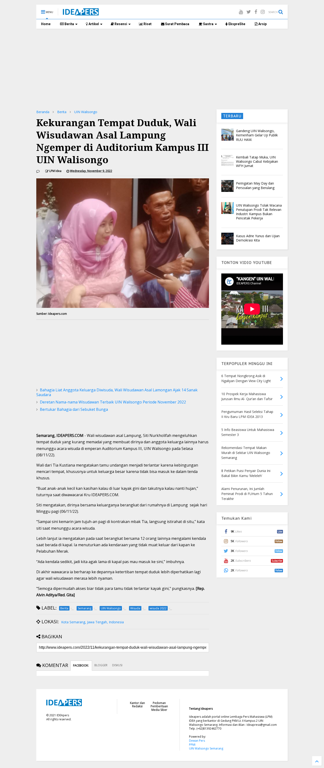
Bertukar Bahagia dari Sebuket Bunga (74, 409)
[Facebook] (256, 11)
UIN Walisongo (85, 112)
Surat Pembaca (176, 24)
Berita (69, 24)
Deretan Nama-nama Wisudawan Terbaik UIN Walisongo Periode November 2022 (113, 402)
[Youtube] (241, 11)
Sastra (207, 24)
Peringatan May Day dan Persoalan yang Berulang (255, 185)
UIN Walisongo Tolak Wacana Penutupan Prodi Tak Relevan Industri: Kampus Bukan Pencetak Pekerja (259, 212)
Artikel (93, 24)
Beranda (42, 112)
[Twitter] (248, 11)
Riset (147, 24)
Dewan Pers (197, 741)
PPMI (192, 745)
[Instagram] (263, 11)
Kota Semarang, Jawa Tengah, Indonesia (92, 622)
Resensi (120, 24)
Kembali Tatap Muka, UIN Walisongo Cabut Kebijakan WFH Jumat (257, 161)
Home (46, 24)
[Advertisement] (162, 69)
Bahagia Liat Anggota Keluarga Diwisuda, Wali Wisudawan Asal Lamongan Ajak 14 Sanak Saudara (117, 392)
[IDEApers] (81, 13)
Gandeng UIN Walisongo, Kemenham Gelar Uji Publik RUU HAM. (257, 135)
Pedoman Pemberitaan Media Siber (159, 706)
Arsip (262, 24)
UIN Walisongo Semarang (206, 748)
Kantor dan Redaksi (137, 704)
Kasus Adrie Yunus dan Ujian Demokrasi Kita (258, 238)
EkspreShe (236, 24)
